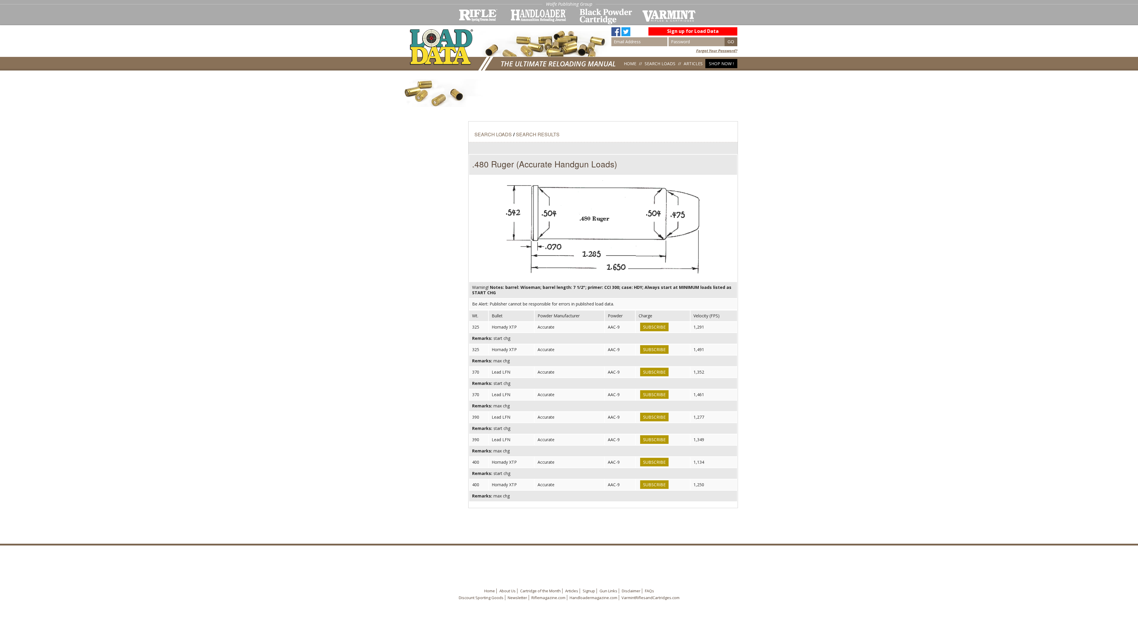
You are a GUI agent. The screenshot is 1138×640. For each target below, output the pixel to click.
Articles (693, 63)
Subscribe (654, 327)
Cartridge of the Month (540, 590)
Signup (589, 590)
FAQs (649, 590)
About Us (507, 590)
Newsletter (517, 597)
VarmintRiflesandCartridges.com (650, 597)
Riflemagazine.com (548, 597)
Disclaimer (631, 590)
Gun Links (608, 590)
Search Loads (660, 63)
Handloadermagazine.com (593, 597)
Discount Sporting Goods (481, 597)
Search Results (538, 134)
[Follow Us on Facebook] (615, 29)
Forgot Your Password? (716, 50)
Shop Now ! (721, 63)
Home (630, 63)
